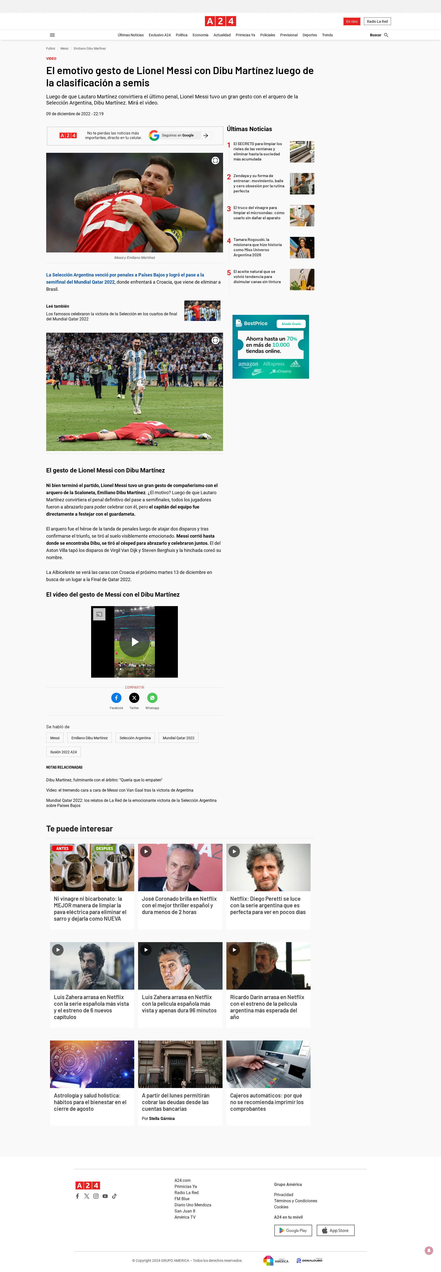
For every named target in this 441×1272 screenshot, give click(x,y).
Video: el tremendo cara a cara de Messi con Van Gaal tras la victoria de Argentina (119, 790)
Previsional (289, 35)
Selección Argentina (135, 738)
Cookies (281, 1207)
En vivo (352, 21)
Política (182, 35)
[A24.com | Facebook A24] (77, 1196)
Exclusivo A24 (160, 35)
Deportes (310, 35)
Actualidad (222, 35)
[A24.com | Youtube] (105, 1196)
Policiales (267, 35)
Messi (64, 48)
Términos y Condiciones (295, 1200)
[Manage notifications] (429, 1250)
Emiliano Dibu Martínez (90, 48)
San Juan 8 (185, 1211)
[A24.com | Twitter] (86, 1196)
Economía (201, 35)
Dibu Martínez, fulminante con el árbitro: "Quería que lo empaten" (104, 780)
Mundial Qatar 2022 (178, 738)
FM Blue (182, 1198)
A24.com (183, 1180)
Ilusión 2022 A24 (63, 752)
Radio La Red (377, 21)
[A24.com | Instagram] (96, 1196)
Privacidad (283, 1194)
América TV (185, 1217)
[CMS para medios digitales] (305, 1261)
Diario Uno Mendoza (193, 1204)
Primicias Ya (245, 35)
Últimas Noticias (131, 35)
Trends (327, 35)
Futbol (50, 48)
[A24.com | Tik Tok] (114, 1196)
